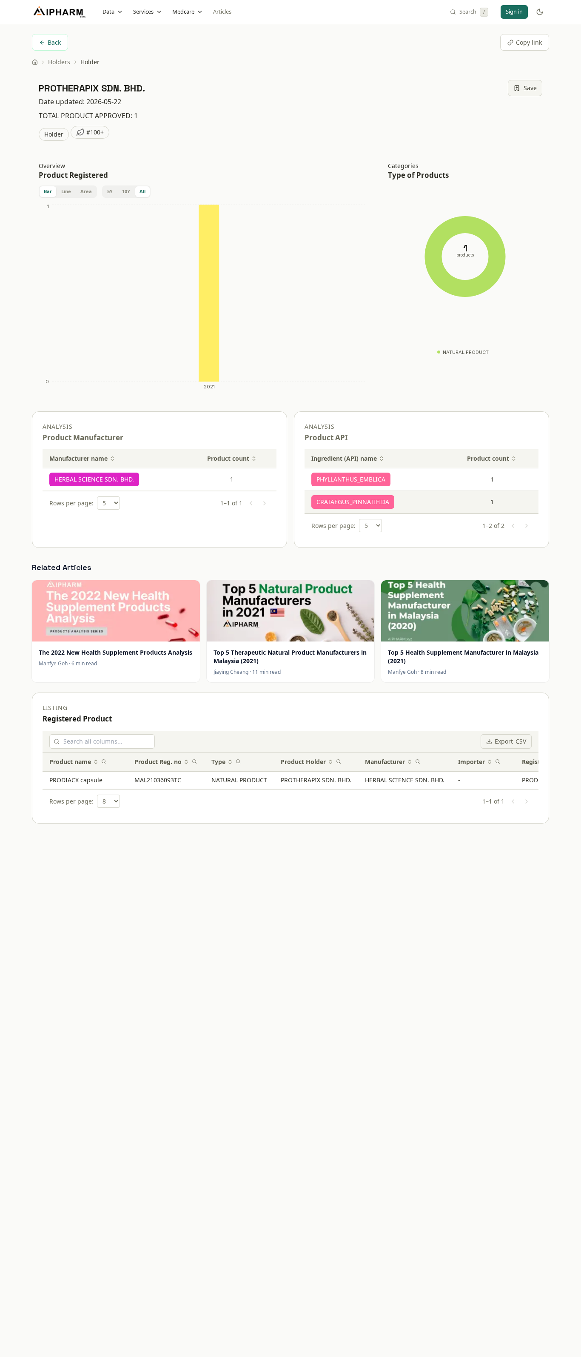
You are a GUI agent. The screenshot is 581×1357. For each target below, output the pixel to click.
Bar (48, 191)
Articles (222, 11)
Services (143, 11)
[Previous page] (251, 503)
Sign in (514, 11)
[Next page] (264, 503)
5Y (110, 191)
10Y (126, 191)
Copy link (529, 42)
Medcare (183, 11)
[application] (203, 298)
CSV (510, 741)
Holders (59, 62)
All (142, 191)
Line (66, 191)
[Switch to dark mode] (539, 12)
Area (86, 191)
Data (108, 11)
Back (54, 42)
